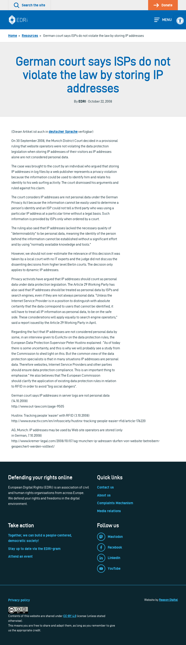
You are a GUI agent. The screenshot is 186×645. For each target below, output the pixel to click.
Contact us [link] (105, 487)
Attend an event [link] (20, 556)
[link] (180, 21)
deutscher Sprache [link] (63, 132)
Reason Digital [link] (168, 600)
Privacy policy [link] (19, 600)
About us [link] (104, 495)
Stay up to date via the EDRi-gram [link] (34, 549)
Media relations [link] (109, 511)
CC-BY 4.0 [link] (69, 616)
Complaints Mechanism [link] (115, 503)
